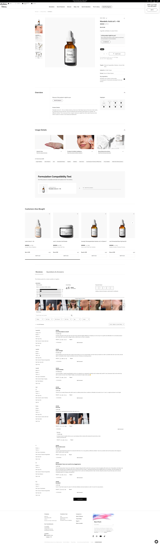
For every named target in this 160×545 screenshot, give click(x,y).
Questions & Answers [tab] (55, 272)
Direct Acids (81, 161)
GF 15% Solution (107, 161)
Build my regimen (57, 100)
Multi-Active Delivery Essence (117, 161)
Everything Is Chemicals (48, 530)
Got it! (152, 9)
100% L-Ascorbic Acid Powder (60, 241)
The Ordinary (4, 3)
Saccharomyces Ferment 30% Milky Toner (93, 161)
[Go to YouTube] (101, 536)
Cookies (92, 542)
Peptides (69, 161)
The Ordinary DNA (47, 517)
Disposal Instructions (64, 517)
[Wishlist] (124, 17)
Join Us (45, 519)
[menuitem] (3, 3)
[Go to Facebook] (93, 536)
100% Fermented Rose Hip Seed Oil (117, 241)
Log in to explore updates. (80, 1)
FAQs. (117, 57)
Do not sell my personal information (83, 542)
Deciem (34, 3)
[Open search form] (147, 1)
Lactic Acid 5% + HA (29, 241)
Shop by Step (43, 11)
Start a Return (79, 516)
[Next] (91, 1)
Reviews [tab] (39, 272)
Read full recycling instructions (104, 152)
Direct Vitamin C (47, 161)
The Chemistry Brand (26, 3)
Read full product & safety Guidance (74, 152)
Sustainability (46, 527)
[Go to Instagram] (96, 536)
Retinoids (75, 161)
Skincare (36, 11)
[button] (61, 7)
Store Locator (79, 523)
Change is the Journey (48, 529)
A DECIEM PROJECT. (98, 542)
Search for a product (89, 187)
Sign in (77, 521)
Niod (10, 3)
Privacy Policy (73, 542)
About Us (46, 516)
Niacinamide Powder (61, 161)
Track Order (79, 518)
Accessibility (46, 526)
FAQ (61, 516)
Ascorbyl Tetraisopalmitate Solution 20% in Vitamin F (93, 241)
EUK (54, 161)
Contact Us (78, 514)
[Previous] (68, 1)
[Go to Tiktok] (104, 536)
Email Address (96, 524)
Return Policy (62, 519)
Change (51, 535)
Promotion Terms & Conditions (66, 520)
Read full (42, 152)
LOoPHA (18, 3)
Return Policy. (109, 58)
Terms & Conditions (66, 542)
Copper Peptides (39, 161)
